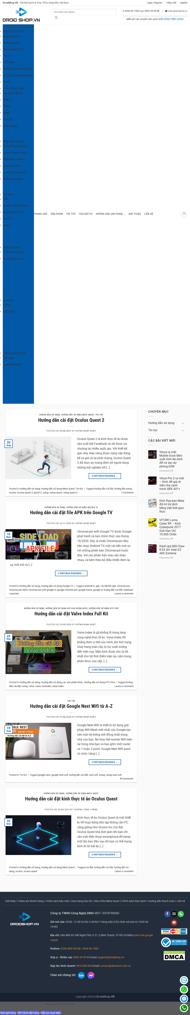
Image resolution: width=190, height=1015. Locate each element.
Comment (127, 492)
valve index (58, 686)
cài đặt (89, 867)
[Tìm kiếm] (56, 18)
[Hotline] (184, 1008)
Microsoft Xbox (13, 179)
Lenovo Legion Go (15, 172)
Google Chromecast (16, 205)
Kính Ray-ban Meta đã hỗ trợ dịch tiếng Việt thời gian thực (171, 506)
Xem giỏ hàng (8, 1012)
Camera (8, 300)
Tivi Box (8, 194)
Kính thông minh (13, 88)
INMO (6, 113)
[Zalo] (184, 980)
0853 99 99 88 (81, 957)
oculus (12, 492)
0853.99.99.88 (152, 11)
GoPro (7, 305)
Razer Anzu (10, 126)
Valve (6, 82)
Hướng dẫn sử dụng (49, 415)
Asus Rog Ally (12, 166)
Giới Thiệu (135, 214)
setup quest (56, 492)
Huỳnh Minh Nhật (85, 431)
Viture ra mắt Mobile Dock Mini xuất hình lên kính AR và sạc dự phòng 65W (171, 459)
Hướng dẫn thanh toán (161, 901)
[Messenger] (184, 999)
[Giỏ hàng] (184, 214)
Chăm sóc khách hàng (31, 901)
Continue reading (105, 476)
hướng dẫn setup (123, 488)
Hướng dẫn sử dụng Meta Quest (77, 415)
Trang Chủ (40, 214)
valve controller (43, 686)
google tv (97, 589)
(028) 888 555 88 (71, 948)
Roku (6, 225)
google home (85, 589)
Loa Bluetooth (12, 364)
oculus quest (30, 871)
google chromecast (67, 589)
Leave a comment (124, 593)
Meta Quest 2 (11, 36)
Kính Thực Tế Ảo (14, 31)
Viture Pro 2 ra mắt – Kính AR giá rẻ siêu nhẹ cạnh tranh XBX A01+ (171, 484)
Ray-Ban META (12, 93)
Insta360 (8, 311)
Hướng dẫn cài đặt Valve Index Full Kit (71, 613)
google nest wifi (59, 775)
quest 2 (38, 492)
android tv (89, 586)
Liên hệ (148, 214)
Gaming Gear (11, 247)
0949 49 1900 (90, 948)
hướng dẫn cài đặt (103, 488)
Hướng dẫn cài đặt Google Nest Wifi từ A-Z (71, 706)
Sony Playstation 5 (15, 146)
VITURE (8, 119)
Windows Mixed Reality (18, 75)
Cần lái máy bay (13, 252)
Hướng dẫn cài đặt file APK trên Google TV (71, 512)
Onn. (6, 199)
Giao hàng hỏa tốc (81, 901)
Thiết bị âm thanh (14, 353)
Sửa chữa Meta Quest (106, 901)
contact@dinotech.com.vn (115, 965)
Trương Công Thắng (85, 809)
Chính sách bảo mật (57, 901)
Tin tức (71, 214)
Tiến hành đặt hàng (28, 1012)
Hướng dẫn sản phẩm (109, 214)
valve (31, 686)
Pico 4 (7, 56)
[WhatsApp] (184, 989)
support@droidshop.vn (110, 957)
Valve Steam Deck (15, 152)
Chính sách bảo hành (134, 901)
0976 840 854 (84, 965)
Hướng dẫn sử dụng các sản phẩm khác (67, 608)
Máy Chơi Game (13, 141)
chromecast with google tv (42, 589)
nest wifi (93, 775)
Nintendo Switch (13, 159)
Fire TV (7, 219)
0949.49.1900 (132, 11)
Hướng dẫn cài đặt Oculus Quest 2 (71, 420)
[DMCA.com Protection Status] (174, 955)
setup (46, 492)
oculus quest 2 (25, 492)
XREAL (7, 100)
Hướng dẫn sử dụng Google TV (82, 507)
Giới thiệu (10, 901)
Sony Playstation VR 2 (17, 69)
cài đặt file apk (108, 586)
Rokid (6, 106)
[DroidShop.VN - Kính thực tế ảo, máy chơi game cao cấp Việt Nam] (21, 15)
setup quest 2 (70, 492)
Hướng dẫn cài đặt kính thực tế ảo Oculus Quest (71, 799)
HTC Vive (9, 62)
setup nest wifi (114, 775)
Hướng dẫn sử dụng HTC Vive (104, 608)
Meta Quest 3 (11, 43)
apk (97, 586)
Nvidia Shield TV (13, 212)
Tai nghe (8, 358)
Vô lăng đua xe (12, 258)
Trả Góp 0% (86, 214)
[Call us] (181, 914)
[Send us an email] (174, 914)
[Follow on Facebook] (167, 914)
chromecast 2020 (18, 589)
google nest (44, 775)
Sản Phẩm (57, 214)
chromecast (123, 586)
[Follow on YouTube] (174, 923)
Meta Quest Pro (13, 49)
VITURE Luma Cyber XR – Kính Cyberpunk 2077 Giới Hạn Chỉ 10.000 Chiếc (170, 527)
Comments (126, 778)
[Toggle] (182, 423)
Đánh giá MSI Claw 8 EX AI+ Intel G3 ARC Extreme (171, 549)
